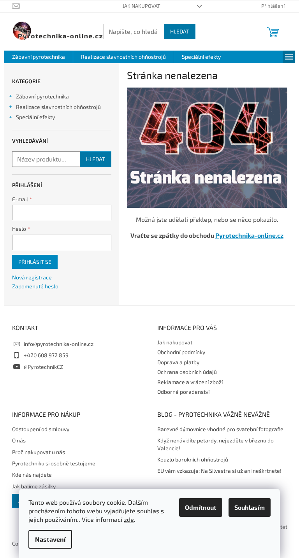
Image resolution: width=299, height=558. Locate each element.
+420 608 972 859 (46, 355)
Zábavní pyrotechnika (42, 96)
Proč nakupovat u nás (38, 452)
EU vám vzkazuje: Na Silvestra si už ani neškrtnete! (219, 470)
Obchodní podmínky (181, 352)
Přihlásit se (34, 261)
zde (129, 519)
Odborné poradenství (183, 391)
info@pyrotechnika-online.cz (58, 343)
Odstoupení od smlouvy (40, 429)
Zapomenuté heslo (35, 286)
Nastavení (50, 539)
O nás (19, 440)
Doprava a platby (178, 362)
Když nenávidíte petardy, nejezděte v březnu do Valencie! (215, 444)
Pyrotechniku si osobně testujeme (53, 463)
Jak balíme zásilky (34, 486)
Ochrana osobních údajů (187, 371)
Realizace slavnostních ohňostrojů (58, 107)
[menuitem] (38, 57)
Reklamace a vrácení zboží (190, 382)
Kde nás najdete (32, 474)
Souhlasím (249, 507)
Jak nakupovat (141, 6)
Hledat (179, 31)
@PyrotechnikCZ (43, 366)
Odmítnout (200, 507)
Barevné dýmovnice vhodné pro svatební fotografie (220, 429)
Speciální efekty (35, 117)
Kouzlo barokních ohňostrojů (192, 459)
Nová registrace (32, 277)
